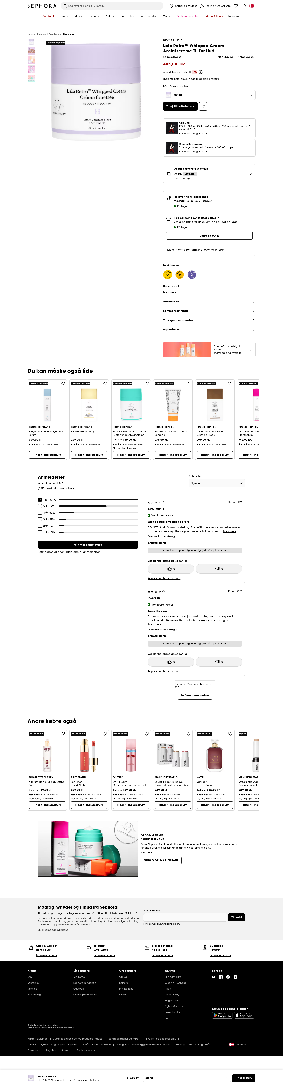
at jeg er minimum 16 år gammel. (71, 924)
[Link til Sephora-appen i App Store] (244, 1015)
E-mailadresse (151, 910)
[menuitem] (182, 6)
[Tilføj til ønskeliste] (62, 383)
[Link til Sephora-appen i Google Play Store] (222, 1015)
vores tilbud (52, 1025)
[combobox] (217, 483)
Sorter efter (195, 476)
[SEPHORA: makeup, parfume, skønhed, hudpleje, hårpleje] (42, 6)
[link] (88, 545)
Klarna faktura (211, 78)
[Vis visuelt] (31, 42)
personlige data (122, 921)
